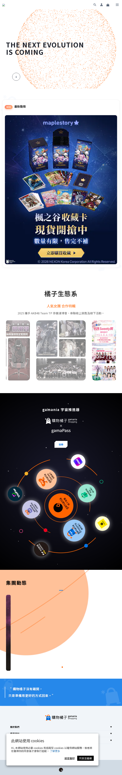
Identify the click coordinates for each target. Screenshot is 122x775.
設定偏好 (69, 758)
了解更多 (55, 751)
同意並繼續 (85, 758)
